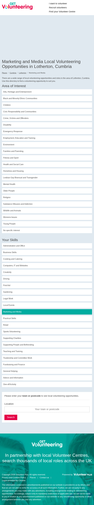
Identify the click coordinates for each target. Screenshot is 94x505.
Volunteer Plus (83, 474)
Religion (7, 197)
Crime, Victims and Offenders (16, 118)
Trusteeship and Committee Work (17, 358)
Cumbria (13, 73)
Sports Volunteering (11, 332)
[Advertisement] (47, 41)
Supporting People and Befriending (18, 345)
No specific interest (11, 230)
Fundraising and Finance (14, 365)
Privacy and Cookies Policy (14, 478)
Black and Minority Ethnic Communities (20, 98)
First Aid (6, 285)
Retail (5, 325)
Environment (8, 145)
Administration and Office (14, 246)
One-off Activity (9, 384)
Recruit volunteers (58, 7)
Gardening (7, 292)
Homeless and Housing (13, 171)
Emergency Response (13, 131)
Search (11, 417)
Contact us (44, 478)
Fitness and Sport (10, 158)
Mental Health (9, 184)
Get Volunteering (17, 6)
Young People (9, 224)
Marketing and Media (12, 312)
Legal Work (8, 299)
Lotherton (22, 73)
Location (9, 403)
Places (4, 73)
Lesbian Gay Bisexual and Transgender (20, 178)
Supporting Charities (12, 338)
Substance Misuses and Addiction (18, 204)
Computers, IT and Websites (15, 266)
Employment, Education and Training (19, 138)
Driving (6, 279)
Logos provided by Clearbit (13, 480)
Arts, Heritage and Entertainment (17, 92)
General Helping (10, 371)
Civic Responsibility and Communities (19, 112)
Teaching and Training (13, 351)
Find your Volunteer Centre (62, 11)
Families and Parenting (13, 151)
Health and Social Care (13, 164)
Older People (9, 191)
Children (7, 105)
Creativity (7, 272)
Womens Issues (10, 217)
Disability (7, 125)
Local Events (8, 305)
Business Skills (10, 252)
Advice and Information (13, 378)
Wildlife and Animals (12, 211)
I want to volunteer (58, 3)
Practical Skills (9, 318)
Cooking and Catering (12, 259)
